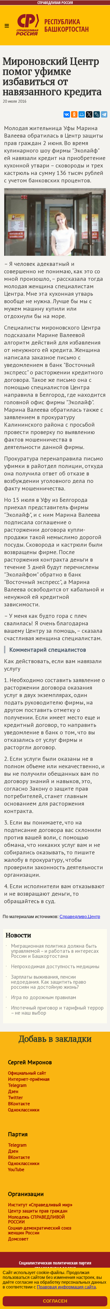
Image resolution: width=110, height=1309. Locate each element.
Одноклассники (23, 1109)
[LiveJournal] (96, 114)
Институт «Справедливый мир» (40, 1204)
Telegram (17, 1085)
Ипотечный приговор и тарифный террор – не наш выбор (55, 1010)
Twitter (15, 1097)
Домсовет (18, 1238)
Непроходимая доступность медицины (52, 967)
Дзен (13, 1091)
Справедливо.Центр (80, 916)
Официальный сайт (27, 1073)
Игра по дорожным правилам (41, 998)
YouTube (16, 1169)
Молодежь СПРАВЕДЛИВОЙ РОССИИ (36, 1219)
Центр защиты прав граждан (37, 1210)
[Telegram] (104, 114)
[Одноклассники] (74, 114)
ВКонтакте (19, 1103)
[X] (89, 114)
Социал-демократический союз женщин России (39, 1230)
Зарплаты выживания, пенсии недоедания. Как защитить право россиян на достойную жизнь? (46, 982)
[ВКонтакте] (67, 114)
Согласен (55, 1301)
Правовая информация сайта (66, 1287)
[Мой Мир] (81, 114)
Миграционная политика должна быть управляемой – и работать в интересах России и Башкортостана (52, 951)
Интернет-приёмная (28, 1079)
